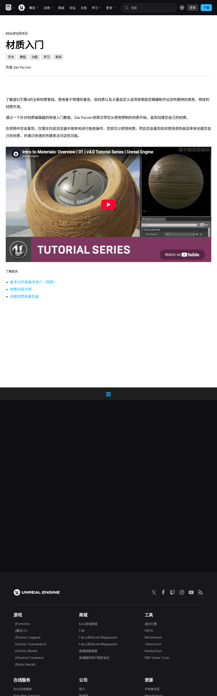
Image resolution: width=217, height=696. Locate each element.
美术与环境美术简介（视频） (33, 282)
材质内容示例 (21, 289)
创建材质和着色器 (24, 296)
